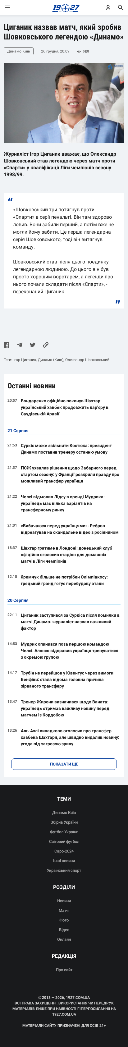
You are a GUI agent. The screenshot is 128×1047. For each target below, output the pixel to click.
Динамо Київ (64, 812)
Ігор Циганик (24, 360)
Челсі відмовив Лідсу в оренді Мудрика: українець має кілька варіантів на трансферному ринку (63, 503)
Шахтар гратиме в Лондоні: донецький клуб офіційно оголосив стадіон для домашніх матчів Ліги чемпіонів (66, 555)
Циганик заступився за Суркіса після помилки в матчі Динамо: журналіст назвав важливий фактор (70, 622)
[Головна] (64, 7)
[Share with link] (45, 345)
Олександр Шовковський (87, 360)
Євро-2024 (64, 851)
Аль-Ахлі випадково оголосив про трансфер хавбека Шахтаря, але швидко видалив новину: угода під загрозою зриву (70, 737)
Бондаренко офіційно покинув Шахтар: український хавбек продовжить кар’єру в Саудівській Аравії (64, 407)
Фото (64, 920)
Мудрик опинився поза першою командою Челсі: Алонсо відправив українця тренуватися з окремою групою (69, 651)
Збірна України (64, 822)
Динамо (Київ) (50, 360)
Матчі (64, 910)
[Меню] (13, 7)
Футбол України (64, 832)
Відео (64, 929)
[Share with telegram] (19, 345)
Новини (64, 900)
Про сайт (64, 969)
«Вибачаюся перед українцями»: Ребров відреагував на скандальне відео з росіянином (70, 529)
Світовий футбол (64, 841)
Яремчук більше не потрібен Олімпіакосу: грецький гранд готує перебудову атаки (64, 580)
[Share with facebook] (6, 345)
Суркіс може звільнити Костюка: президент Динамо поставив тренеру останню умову (66, 449)
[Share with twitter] (32, 345)
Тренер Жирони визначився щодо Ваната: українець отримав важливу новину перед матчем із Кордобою (65, 708)
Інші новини (64, 860)
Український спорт (64, 870)
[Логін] (108, 7)
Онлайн (64, 939)
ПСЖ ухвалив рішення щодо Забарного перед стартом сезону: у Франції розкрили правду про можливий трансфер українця (70, 474)
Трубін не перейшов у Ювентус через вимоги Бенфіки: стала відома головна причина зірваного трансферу (67, 679)
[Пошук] (120, 7)
